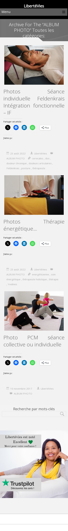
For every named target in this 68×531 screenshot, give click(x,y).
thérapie (53, 279)
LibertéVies (40, 153)
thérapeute (38, 168)
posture (25, 168)
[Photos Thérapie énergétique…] (34, 195)
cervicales (37, 158)
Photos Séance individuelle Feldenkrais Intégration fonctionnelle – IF (34, 102)
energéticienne (40, 274)
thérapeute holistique (34, 279)
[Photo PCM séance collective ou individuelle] (34, 311)
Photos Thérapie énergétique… (34, 225)
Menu (6, 12)
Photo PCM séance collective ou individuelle (34, 341)
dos (47, 158)
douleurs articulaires (40, 163)
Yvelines (12, 284)
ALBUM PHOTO (15, 158)
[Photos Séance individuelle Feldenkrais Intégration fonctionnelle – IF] (34, 65)
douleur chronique (16, 163)
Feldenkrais (12, 168)
